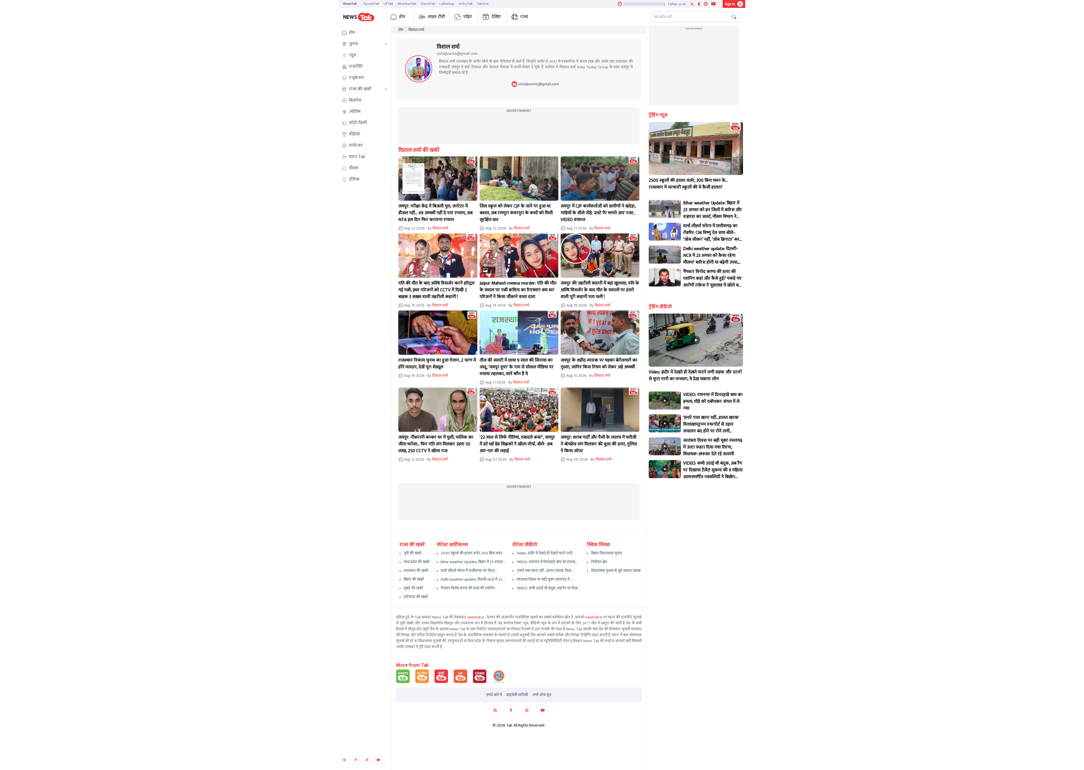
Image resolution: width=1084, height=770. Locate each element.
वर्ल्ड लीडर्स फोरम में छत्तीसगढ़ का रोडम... (469, 570)
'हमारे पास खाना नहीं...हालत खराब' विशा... (545, 570)
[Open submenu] (385, 44)
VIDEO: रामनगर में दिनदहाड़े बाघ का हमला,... (547, 562)
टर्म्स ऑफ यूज (541, 695)
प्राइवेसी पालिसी (517, 695)
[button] (364, 32)
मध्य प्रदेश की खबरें (417, 562)
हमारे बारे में (494, 695)
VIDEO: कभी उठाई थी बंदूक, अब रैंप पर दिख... (548, 588)
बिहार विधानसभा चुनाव (606, 553)
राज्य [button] (524, 17)
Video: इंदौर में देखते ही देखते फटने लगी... (546, 553)
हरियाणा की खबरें (416, 597)
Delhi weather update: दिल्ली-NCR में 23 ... (473, 579)
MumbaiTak (407, 4)
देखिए (496, 17)
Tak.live (483, 4)
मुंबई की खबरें (413, 588)
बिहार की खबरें (414, 579)
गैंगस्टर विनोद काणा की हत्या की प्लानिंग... (469, 588)
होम (402, 17)
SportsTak (371, 4)
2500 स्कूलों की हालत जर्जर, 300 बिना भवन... (473, 553)
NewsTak (350, 4)
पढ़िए (467, 17)
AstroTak (466, 4)
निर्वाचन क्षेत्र (599, 562)
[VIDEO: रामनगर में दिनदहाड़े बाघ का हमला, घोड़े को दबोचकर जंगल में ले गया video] (665, 400)
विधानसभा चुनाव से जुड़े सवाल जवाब (616, 570)
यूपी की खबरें (412, 553)
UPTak (388, 4)
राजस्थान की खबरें (416, 570)
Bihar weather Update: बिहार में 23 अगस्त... (473, 562)
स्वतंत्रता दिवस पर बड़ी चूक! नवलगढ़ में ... (545, 579)
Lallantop (447, 4)
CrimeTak (428, 4)
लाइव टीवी (436, 17)
